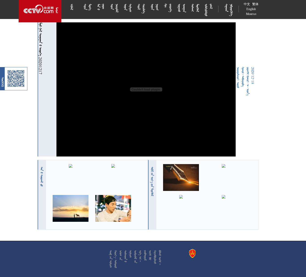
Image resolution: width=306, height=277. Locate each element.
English (251, 9)
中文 (247, 4)
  (41, 176)
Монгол (251, 14)
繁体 (255, 4)
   (152, 181)
